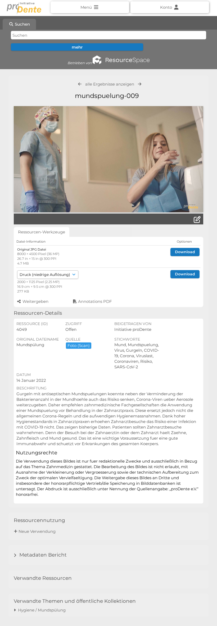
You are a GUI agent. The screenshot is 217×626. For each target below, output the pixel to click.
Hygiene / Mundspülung (41, 610)
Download (185, 252)
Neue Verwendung (37, 531)
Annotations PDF (94, 301)
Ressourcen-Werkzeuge (41, 231)
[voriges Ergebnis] (80, 84)
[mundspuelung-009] (108, 159)
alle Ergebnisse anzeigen (109, 84)
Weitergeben (34, 301)
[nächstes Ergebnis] (139, 84)
